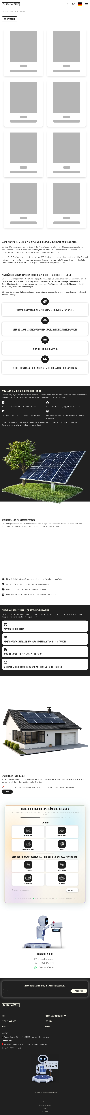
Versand (45, 1108)
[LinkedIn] (56, 1066)
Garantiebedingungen (45, 1105)
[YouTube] (53, 1066)
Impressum (45, 1111)
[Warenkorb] (73, 4)
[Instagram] (50, 1066)
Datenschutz (45, 1099)
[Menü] (87, 4)
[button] (67, 4)
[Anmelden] (67, 4)
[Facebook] (46, 1066)
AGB (45, 1096)
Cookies (45, 1102)
